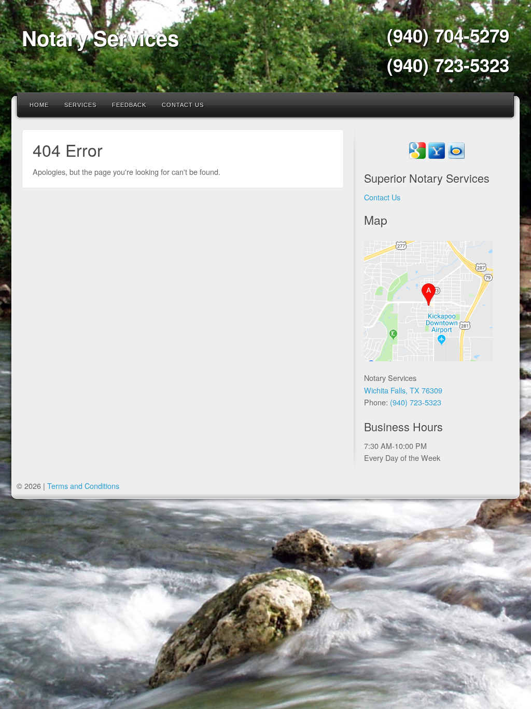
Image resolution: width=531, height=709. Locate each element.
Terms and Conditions (83, 485)
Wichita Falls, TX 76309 (403, 390)
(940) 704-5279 (448, 35)
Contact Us (183, 105)
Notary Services (100, 37)
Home (39, 105)
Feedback (129, 105)
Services (80, 105)
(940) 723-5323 (448, 65)
